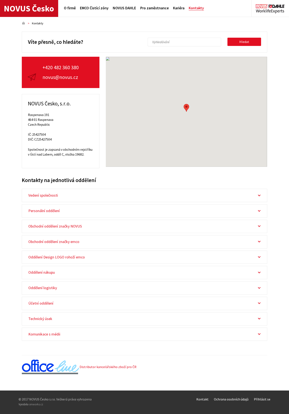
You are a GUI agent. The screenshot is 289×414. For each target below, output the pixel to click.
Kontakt (202, 399)
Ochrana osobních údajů (231, 399)
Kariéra (178, 8)
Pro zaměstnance (154, 8)
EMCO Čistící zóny (94, 8)
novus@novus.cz (60, 77)
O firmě (70, 8)
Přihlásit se (262, 399)
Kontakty (196, 8)
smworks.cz (36, 404)
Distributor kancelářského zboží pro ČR (107, 367)
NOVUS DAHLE (124, 8)
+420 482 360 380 (61, 67)
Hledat (244, 42)
